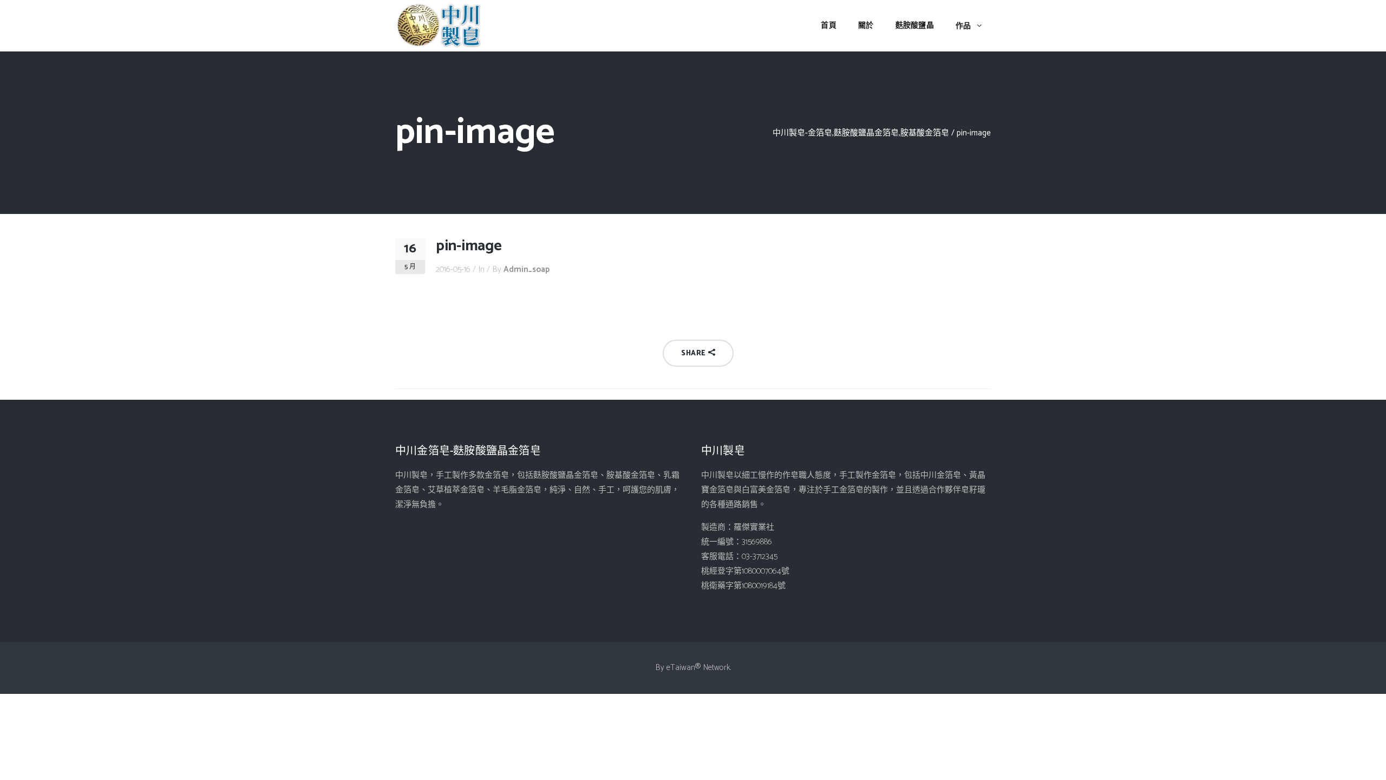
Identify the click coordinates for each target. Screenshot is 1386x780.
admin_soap (527, 269)
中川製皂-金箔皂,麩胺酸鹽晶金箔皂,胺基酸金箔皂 (861, 133)
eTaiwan (680, 667)
